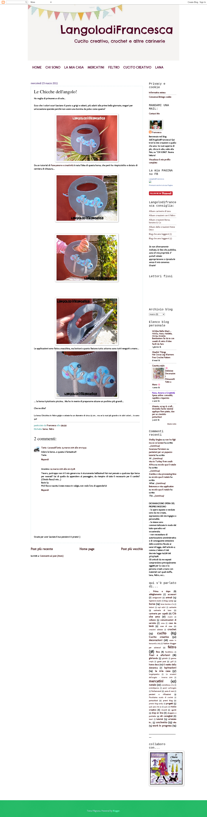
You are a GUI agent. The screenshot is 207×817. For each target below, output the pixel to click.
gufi (172, 661)
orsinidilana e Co (168, 685)
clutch (170, 617)
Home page (87, 549)
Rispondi (45, 459)
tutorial (160, 719)
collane (152, 620)
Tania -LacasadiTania (51, 447)
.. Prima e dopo (159, 591)
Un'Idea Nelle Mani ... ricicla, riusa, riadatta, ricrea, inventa (162, 333)
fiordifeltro (169, 652)
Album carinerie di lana (160, 211)
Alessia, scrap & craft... (163, 406)
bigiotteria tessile (155, 601)
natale (152, 684)
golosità (165, 658)
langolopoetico (154, 674)
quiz (166, 707)
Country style (158, 365)
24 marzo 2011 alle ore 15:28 (62, 469)
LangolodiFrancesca (156, 179)
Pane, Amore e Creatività (163, 392)
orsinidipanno (154, 688)
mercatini (156, 681)
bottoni (151, 607)
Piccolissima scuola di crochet (161, 697)
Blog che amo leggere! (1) (160, 234)
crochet (172, 629)
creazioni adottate (156, 630)
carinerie (172, 607)
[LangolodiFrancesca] (150, 182)
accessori (172, 594)
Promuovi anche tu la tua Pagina (161, 185)
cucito (161, 633)
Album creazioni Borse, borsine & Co (159, 221)
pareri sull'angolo (169, 688)
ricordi (164, 710)
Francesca (156, 132)
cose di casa (166, 626)
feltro (51, 429)
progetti (169, 703)
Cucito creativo (159, 637)
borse (45, 429)
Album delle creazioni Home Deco (162, 228)
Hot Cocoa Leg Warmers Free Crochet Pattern (163, 356)
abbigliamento (155, 594)
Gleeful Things (159, 352)
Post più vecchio (132, 549)
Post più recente (42, 549)
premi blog (168, 700)
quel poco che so (155, 707)
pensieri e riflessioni (160, 694)
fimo (158, 651)
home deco (154, 664)
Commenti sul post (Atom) (51, 556)
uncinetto (161, 722)
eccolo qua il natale (167, 464)
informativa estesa (157, 92)
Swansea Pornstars (157, 449)
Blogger (116, 810)
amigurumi (156, 597)
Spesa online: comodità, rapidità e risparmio (162, 396)
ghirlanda (153, 658)
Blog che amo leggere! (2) (160, 238)
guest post (161, 661)
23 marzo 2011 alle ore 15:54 (74, 447)
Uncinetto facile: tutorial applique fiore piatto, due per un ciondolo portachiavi (163, 413)
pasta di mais (169, 691)
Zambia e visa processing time (162, 474)
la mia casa (162, 671)
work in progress (162, 725)
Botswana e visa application (161, 486)
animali (169, 597)
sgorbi (173, 710)
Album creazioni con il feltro (162, 215)
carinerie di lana (162, 610)
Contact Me (154, 113)
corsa (163, 623)
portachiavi (153, 700)
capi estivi (161, 607)
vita (174, 722)
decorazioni (155, 640)
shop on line (157, 712)
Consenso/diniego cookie (160, 97)
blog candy (168, 601)
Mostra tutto (171, 424)
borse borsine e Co (167, 604)
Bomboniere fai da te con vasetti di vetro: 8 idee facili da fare (163, 341)
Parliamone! (156, 691)
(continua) (155, 445)
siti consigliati (166, 716)
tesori (151, 719)
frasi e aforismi (159, 655)
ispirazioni (170, 667)
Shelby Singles (155, 439)
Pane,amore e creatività (62, 165)
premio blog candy (156, 704)
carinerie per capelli (158, 613)
